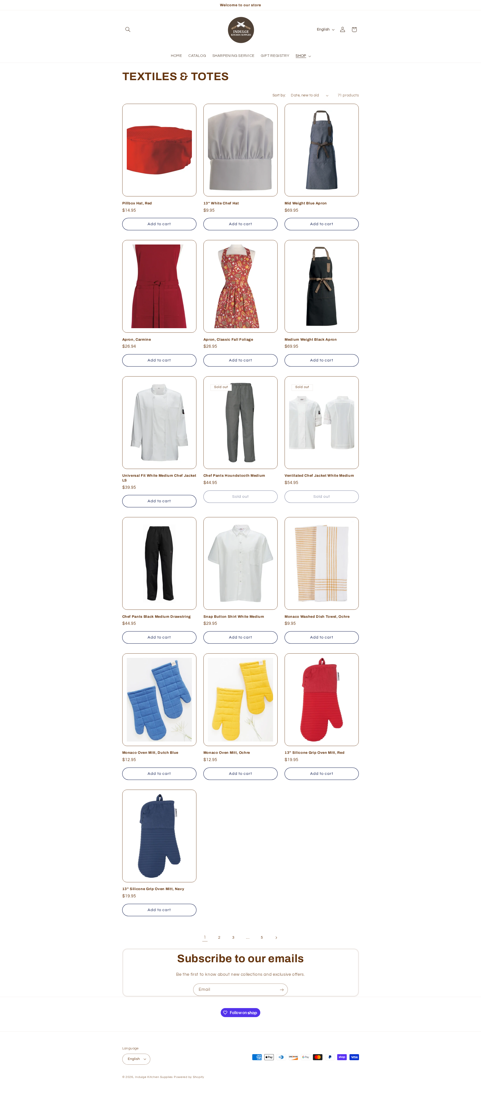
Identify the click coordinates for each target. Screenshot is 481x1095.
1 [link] (205, 937)
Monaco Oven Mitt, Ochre (226, 753)
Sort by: (279, 95)
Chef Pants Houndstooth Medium (234, 475)
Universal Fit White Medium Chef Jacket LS (159, 477)
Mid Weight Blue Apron (306, 203)
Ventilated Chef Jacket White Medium (319, 475)
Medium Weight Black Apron (311, 339)
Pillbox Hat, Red (137, 203)
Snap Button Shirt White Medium (233, 617)
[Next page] (276, 937)
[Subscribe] (282, 990)
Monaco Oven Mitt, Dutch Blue (150, 753)
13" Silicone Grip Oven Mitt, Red (314, 753)
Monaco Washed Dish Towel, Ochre (317, 617)
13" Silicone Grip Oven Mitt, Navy (153, 889)
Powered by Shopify (189, 1077)
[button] (128, 29)
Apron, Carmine (136, 339)
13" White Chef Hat (221, 203)
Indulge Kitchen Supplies (154, 1077)
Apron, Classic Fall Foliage (228, 339)
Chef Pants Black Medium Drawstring (156, 617)
